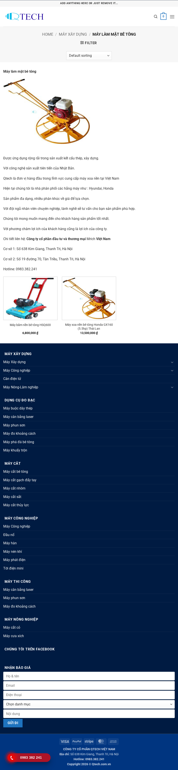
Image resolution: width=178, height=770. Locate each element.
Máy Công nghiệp (16, 370)
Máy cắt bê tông (15, 471)
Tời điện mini (13, 568)
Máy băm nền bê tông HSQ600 (30, 325)
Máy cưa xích (13, 636)
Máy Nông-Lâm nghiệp (20, 387)
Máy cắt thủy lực (16, 505)
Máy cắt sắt (12, 497)
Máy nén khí (12, 552)
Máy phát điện (14, 560)
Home (47, 34)
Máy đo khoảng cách (19, 433)
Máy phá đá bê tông (18, 442)
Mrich (91, 239)
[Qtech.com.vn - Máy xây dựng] (38, 17)
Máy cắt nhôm (14, 488)
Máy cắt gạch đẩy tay (19, 480)
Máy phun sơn (14, 425)
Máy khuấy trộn (15, 450)
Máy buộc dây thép (18, 408)
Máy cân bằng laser (18, 417)
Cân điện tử (12, 379)
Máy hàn (10, 543)
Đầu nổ (8, 535)
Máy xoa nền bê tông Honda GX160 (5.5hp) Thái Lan (89, 327)
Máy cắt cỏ (11, 627)
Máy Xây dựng (73, 34)
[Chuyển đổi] (172, 362)
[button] (155, 16)
